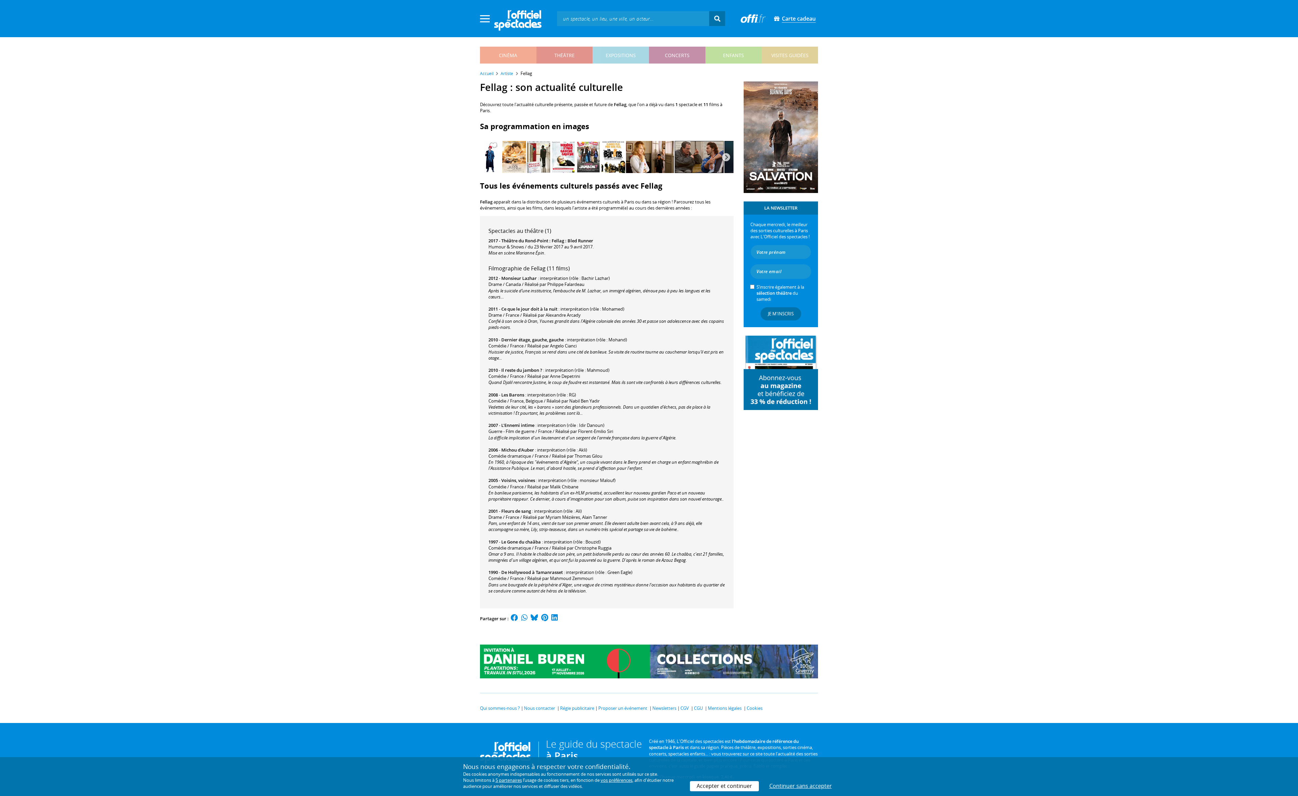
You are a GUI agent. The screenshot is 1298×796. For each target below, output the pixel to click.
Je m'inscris (781, 314)
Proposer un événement (622, 708)
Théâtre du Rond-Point (524, 241)
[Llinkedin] (554, 619)
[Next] (726, 157)
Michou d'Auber (517, 450)
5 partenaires (509, 780)
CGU (698, 708)
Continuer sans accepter (800, 786)
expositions (621, 55)
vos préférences (616, 780)
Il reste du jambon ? (521, 370)
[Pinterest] (544, 619)
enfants (733, 55)
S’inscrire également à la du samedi (780, 293)
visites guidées (790, 55)
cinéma (508, 55)
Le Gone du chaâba (521, 542)
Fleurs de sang (516, 511)
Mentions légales (725, 708)
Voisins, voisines (518, 480)
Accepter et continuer (724, 786)
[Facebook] (514, 619)
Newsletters (664, 708)
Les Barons (512, 395)
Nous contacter (539, 708)
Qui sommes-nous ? (500, 708)
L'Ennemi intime (517, 425)
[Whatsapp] (524, 619)
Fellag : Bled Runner (572, 241)
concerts (677, 55)
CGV (684, 708)
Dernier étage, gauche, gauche (532, 340)
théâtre (564, 55)
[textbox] (633, 18)
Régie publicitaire (577, 708)
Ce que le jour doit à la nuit (529, 309)
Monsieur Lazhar (519, 278)
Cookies (755, 708)
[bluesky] (534, 619)
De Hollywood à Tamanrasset (532, 572)
